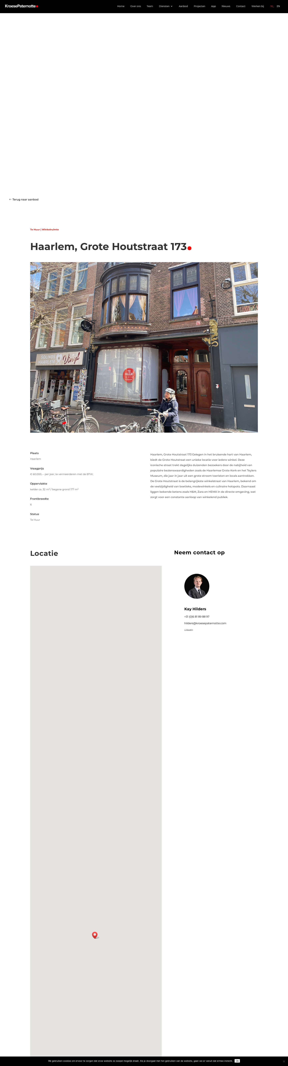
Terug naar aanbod (25, 199)
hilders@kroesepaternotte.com (205, 623)
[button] (96, 935)
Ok (237, 1061)
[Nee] (284, 1061)
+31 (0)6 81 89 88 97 (196, 616)
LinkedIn (188, 630)
